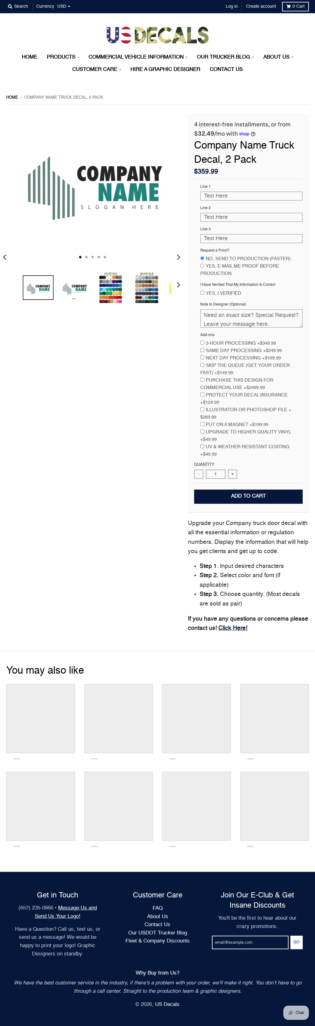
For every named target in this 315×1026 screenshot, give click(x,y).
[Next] (178, 257)
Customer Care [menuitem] (94, 69)
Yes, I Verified (223, 293)
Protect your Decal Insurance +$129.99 (244, 399)
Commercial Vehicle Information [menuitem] (136, 57)
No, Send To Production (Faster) (248, 258)
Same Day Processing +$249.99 (244, 350)
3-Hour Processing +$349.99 (241, 343)
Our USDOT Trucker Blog (157, 933)
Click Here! (232, 628)
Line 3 (205, 229)
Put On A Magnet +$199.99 (237, 424)
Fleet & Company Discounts (158, 941)
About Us (157, 916)
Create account (261, 6)
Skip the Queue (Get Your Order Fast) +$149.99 (245, 369)
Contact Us (157, 924)
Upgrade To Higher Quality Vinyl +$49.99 (245, 436)
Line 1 (205, 187)
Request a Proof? (214, 250)
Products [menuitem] (61, 57)
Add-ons (207, 335)
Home (12, 98)
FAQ (158, 908)
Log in (232, 6)
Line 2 (205, 208)
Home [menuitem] (29, 57)
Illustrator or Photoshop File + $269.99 (245, 414)
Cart (299, 6)
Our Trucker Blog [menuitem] (223, 57)
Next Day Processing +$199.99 (243, 358)
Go (296, 942)
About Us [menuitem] (276, 57)
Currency (45, 6)
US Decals (167, 1004)
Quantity (204, 465)
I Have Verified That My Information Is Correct (237, 285)
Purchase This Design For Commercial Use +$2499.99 (236, 384)
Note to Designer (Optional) (223, 304)
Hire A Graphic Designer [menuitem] (165, 69)
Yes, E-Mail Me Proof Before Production (239, 270)
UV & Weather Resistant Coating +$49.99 (244, 451)
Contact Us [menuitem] (226, 69)
